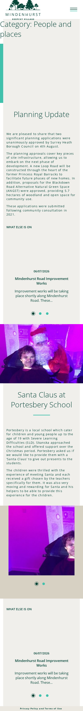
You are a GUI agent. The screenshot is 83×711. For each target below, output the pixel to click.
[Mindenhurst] (23, 9)
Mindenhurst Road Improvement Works (41, 281)
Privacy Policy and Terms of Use (41, 708)
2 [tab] (40, 313)
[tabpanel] (41, 271)
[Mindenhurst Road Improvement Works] (41, 251)
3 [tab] (47, 313)
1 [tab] (33, 313)
